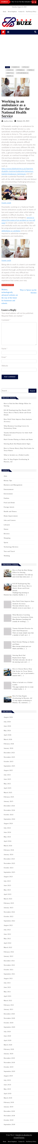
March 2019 (8, 1098)
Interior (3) (20, 70)
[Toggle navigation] (8, 32)
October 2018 (8, 1120)
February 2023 (9, 903)
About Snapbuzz (12, 11)
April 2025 (7, 788)
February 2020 (9, 1049)
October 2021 (8, 969)
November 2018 (9, 1115)
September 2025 (9, 766)
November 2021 (9, 965)
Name (4, 349)
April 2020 (7, 1040)
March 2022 (8, 947)
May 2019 (7, 1089)
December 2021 (9, 961)
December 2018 (9, 1111)
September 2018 (9, 1124)
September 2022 (9, 921)
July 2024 (7, 828)
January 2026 (8, 748)
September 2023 (9, 872)
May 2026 (7, 730)
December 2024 (9, 806)
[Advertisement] (19, 50)
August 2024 (8, 823)
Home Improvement (11, 516)
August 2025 (8, 770)
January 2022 (8, 956)
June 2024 (7, 832)
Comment (6, 320)
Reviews (7, 533)
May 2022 (7, 938)
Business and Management (13, 485)
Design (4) (10, 70)
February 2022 (9, 952)
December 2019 (9, 1058)
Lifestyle (7, 525)
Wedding (7, 556)
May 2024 (7, 837)
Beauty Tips (8, 480)
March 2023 (8, 899)
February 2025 (9, 797)
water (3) (31, 70)
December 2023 (9, 859)
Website (5, 366)
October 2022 (8, 916)
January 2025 (8, 801)
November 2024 (9, 810)
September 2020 (9, 1027)
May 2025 (7, 783)
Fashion (6, 498)
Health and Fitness (7, 285)
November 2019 (9, 1062)
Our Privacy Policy (31, 11)
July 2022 (7, 930)
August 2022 (8, 925)
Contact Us (21, 11)
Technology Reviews (11, 547)
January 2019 (8, 1107)
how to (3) (10, 73)
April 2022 (7, 943)
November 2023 (9, 863)
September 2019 (9, 1071)
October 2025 (8, 761)
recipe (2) (10, 76)
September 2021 (9, 974)
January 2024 (8, 854)
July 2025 (7, 775)
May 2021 (7, 991)
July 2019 (7, 1080)
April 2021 (7, 996)
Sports (6, 542)
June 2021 (7, 987)
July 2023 (7, 881)
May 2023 (7, 890)
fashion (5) (16, 67)
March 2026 (8, 739)
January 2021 (8, 1009)
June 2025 (7, 779)
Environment (8, 494)
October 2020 (8, 1023)
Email (4, 357)
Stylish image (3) (23, 73)
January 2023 (8, 907)
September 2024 (9, 819)
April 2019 (7, 1093)
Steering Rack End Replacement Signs (17, 444)
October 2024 (8, 814)
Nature (6, 529)
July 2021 (7, 983)
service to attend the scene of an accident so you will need (18, 220)
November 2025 (9, 757)
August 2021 (8, 978)
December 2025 (9, 752)
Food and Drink (9, 502)
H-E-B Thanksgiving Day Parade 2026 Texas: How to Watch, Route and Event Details (17, 412)
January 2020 (8, 1053)
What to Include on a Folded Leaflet (16, 455)
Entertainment (8, 489)
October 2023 (8, 868)
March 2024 (8, 845)
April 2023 (7, 894)
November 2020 (9, 1018)
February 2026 (9, 744)
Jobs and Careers (10, 520)
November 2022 (9, 912)
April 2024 (7, 841)
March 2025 (8, 792)
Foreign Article (9, 507)
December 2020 (9, 1014)
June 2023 (7, 885)
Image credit (6, 203)
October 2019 (8, 1067)
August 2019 (8, 1076)
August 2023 (8, 876)
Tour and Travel (9, 551)
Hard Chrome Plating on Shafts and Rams (18, 439)
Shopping (7, 538)
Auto (5, 476)
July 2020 (7, 1031)
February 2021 (9, 1005)
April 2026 (7, 735)
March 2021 (8, 1000)
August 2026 (8, 717)
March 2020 (8, 1045)
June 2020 (7, 1036)
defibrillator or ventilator (11, 231)
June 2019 (7, 1084)
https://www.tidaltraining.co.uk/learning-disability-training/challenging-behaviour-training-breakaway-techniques (18, 171)
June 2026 (7, 726)
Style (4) (25, 67)
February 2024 (9, 850)
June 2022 (7, 934)
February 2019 (9, 1102)
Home (4, 11)
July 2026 (7, 722)
